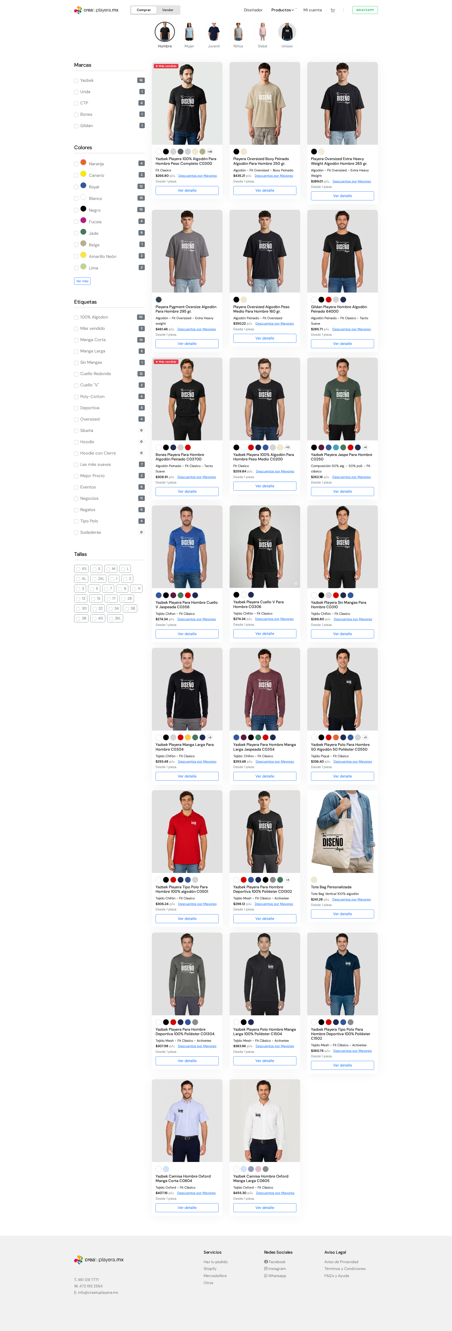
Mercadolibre (215, 1275)
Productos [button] (281, 9)
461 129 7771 (88, 1279)
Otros (208, 1282)
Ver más (82, 281)
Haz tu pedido (216, 1261)
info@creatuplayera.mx (98, 1292)
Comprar (144, 10)
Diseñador (253, 9)
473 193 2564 (91, 1286)
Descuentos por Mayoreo (197, 176)
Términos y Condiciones (345, 1268)
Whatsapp (276, 1275)
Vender (168, 10)
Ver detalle (187, 190)
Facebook (277, 1261)
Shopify (210, 1268)
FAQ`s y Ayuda (336, 1275)
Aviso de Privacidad (341, 1261)
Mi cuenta (312, 9)
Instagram (276, 1268)
